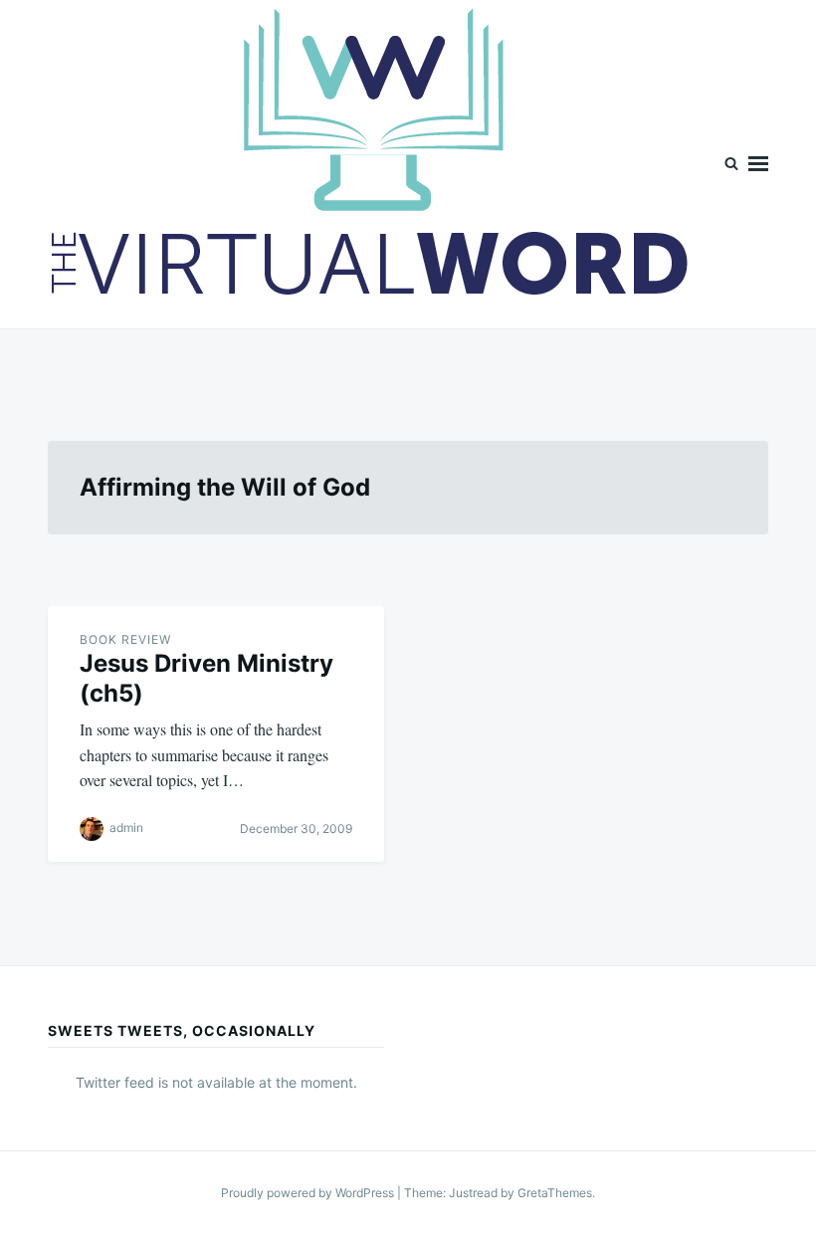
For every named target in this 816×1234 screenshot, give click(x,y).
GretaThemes (554, 1192)
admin (126, 827)
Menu (758, 164)
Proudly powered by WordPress (309, 1192)
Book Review (125, 639)
